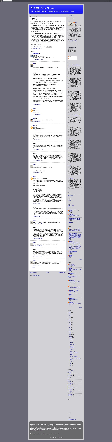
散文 (68, 380)
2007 (70, 334)
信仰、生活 (70, 375)
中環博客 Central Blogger (74, 210)
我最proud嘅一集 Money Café (74, 219)
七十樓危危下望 (72, 273)
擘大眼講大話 (70, 178)
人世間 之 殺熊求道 (73, 251)
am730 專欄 (40, 48)
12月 (71, 337)
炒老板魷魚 (72, 359)
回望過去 (70, 252)
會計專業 (69, 377)
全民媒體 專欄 (70, 383)
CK (34, 63)
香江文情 (69, 381)
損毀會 (69, 101)
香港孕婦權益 (72, 351)
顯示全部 (80, 259)
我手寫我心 (72, 346)
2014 (70, 322)
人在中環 (71, 214)
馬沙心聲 (72, 349)
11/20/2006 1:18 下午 (37, 69)
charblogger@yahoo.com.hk (36, 430)
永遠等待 (72, 347)
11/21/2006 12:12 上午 (38, 139)
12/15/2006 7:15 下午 (37, 256)
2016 (70, 319)
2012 (70, 326)
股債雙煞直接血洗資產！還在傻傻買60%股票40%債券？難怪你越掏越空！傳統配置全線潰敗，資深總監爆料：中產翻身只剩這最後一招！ (75, 236)
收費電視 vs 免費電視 (74, 352)
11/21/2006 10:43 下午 (38, 160)
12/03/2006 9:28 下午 (37, 203)
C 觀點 (69, 194)
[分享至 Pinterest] (51, 47)
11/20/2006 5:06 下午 (37, 130)
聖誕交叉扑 (70, 394)
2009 (70, 331)
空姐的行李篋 (71, 280)
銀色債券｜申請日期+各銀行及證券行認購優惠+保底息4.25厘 (74, 230)
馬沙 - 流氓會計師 (70, 15)
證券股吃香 (71, 211)
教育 (68, 378)
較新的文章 (33, 273)
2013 (70, 324)
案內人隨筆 (71, 205)
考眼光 (71, 354)
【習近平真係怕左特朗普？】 (74, 287)
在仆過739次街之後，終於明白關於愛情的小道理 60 (74, 282)
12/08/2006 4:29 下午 (37, 245)
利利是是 (69, 165)
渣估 (34, 118)
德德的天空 (70, 395)
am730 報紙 (70, 195)
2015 (70, 320)
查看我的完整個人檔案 (72, 40)
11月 (71, 339)
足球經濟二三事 (72, 291)
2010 (70, 329)
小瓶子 (70, 294)
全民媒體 (69, 200)
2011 (70, 327)
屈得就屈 (72, 342)
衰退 (70, 277)
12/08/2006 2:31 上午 (37, 223)
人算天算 (71, 302)
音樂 (68, 386)
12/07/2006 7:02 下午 (37, 216)
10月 (71, 361)
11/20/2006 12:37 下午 (38, 59)
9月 (71, 363)
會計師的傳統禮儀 (73, 356)
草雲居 (70, 268)
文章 (70, 56)
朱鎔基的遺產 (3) (72, 265)
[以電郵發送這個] (46, 47)
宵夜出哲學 (70, 389)
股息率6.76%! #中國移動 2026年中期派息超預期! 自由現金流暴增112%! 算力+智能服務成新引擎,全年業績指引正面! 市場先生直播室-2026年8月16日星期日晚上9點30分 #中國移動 (75, 245)
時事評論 (35, 48)
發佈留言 (34, 267)
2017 (70, 317)
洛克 (34, 108)
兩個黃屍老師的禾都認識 (73, 299)
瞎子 (34, 176)
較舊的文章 (62, 273)
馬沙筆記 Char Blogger (43, 8)
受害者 (69, 125)
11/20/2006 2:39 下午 (37, 121)
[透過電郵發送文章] (44, 46)
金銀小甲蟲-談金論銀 (73, 233)
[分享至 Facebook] (50, 47)
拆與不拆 (69, 76)
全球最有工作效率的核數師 (75, 358)
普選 (68, 90)
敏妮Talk (71, 222)
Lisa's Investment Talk (74, 228)
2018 (70, 315)
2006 (70, 336)
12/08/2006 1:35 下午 (37, 238)
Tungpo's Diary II (72, 276)
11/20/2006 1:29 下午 (37, 104)
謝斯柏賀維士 (36, 53)
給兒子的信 (70, 391)
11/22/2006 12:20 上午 (38, 172)
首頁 (47, 273)
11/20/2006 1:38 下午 (37, 114)
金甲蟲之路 (71, 255)
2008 (70, 332)
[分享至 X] (49, 47)
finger (70, 206)
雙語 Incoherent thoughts (74, 218)
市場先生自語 (71, 241)
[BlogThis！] (47, 47)
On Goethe (71, 264)
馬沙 (34, 164)
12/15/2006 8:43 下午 (37, 265)
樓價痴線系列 (70, 387)
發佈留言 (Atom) (36, 275)
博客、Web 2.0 (73, 344)
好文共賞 (69, 392)
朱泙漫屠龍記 (71, 298)
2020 (70, 312)
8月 (71, 365)
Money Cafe (71, 286)
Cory (34, 125)
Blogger (59, 437)
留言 (70, 58)
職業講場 (69, 384)
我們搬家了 (71, 256)
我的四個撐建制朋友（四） (74, 215)
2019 (70, 314)
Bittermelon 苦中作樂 (73, 290)
